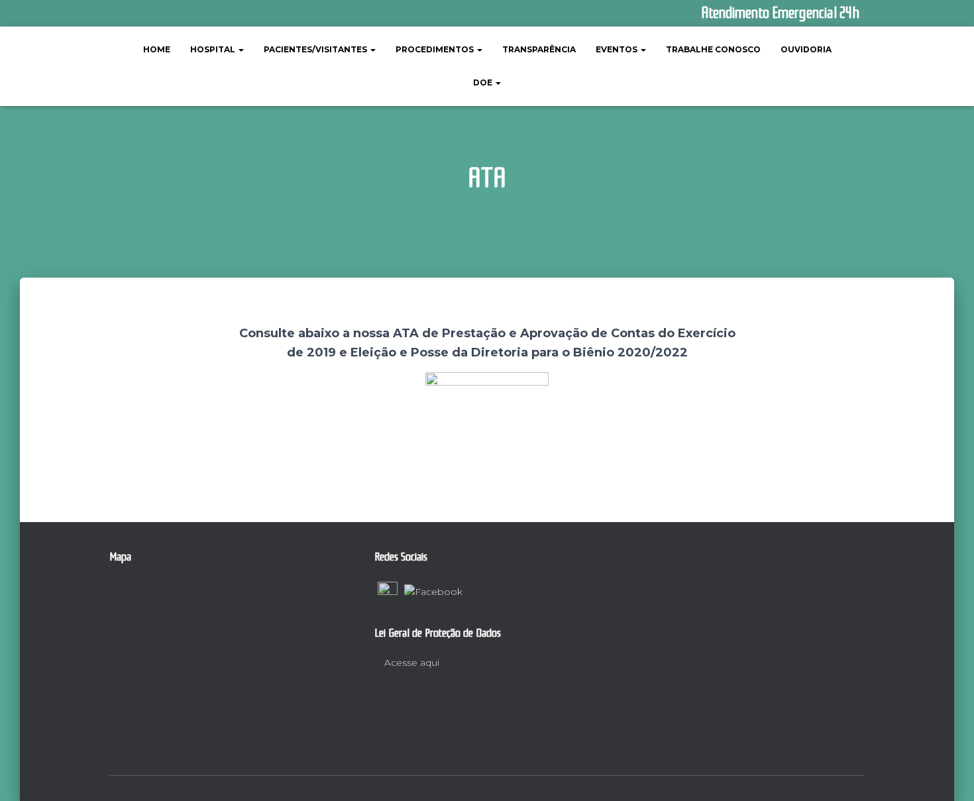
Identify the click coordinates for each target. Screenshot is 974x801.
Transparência (539, 49)
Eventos (617, 49)
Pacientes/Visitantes (316, 49)
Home (156, 49)
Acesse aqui (410, 662)
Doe (483, 82)
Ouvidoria (806, 49)
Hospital (213, 49)
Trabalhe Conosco (713, 49)
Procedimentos (436, 49)
